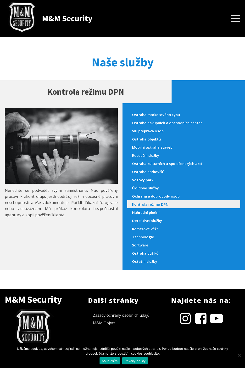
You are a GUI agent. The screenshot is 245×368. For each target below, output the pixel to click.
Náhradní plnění (145, 212)
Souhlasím (109, 361)
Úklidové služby (145, 188)
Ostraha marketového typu (156, 114)
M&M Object (104, 323)
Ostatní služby (144, 261)
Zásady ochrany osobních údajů (121, 315)
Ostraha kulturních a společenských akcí (167, 163)
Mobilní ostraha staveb (152, 147)
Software (140, 245)
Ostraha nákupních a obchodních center (167, 122)
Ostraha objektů (146, 139)
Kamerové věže (145, 228)
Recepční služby (145, 155)
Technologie (143, 236)
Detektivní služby (147, 220)
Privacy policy (135, 361)
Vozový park (142, 179)
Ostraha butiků (145, 253)
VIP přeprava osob (148, 131)
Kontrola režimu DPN (150, 204)
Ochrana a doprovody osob (156, 196)
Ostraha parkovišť (147, 171)
